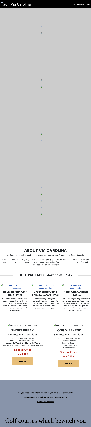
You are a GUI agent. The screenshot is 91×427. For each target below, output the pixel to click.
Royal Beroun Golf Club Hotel (15, 293)
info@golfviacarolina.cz (81, 4)
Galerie (7, 23)
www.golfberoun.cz (20, 104)
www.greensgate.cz (20, 157)
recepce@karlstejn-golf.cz (21, 228)
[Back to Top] (87, 423)
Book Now (22, 361)
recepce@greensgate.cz (20, 155)
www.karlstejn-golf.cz (21, 231)
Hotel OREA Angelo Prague (76, 293)
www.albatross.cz (19, 50)
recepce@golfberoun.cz (20, 101)
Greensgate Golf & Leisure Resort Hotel (45, 293)
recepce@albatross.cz (19, 47)
